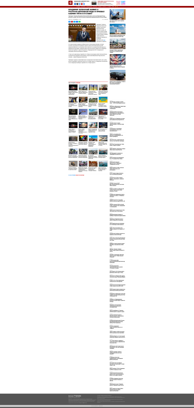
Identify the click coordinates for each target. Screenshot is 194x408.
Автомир (99, 6)
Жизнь (109, 6)
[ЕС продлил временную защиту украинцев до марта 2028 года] (93, 151)
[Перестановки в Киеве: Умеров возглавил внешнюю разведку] (83, 99)
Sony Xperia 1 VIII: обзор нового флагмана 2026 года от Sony (117, 272)
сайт (104, 40)
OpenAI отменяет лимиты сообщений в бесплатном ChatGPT (116, 353)
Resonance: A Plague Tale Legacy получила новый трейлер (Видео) (117, 276)
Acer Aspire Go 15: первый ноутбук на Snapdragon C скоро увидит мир (117, 364)
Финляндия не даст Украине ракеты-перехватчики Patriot (117, 384)
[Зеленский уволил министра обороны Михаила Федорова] (83, 151)
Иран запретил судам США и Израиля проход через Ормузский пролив (116, 389)
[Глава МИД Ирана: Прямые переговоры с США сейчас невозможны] (73, 87)
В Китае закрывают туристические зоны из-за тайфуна (116, 327)
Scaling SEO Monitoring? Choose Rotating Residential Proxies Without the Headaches (117, 321)
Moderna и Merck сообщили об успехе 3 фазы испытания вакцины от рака (117, 190)
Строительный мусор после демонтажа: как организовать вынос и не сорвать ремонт (117, 374)
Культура (104, 6)
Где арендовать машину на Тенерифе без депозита (116, 154)
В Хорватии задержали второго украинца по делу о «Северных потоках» (117, 195)
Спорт (113, 6)
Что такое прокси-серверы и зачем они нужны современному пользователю (117, 342)
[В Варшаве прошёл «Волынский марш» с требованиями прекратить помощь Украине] (83, 163)
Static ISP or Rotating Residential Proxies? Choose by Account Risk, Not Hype (117, 239)
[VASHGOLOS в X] (77, 4)
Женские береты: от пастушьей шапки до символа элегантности (117, 336)
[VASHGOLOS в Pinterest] (82, 4)
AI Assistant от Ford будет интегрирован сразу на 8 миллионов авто (116, 130)
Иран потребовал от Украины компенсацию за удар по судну (117, 311)
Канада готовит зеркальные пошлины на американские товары (116, 51)
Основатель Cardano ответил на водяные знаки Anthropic (117, 234)
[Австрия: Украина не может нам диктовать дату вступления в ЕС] (93, 111)
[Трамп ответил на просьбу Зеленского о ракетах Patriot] (83, 87)
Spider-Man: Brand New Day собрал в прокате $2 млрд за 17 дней (117, 229)
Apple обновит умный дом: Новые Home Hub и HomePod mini (117, 149)
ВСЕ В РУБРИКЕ (77, 175)
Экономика (83, 6)
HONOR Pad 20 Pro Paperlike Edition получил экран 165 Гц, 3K (117, 200)
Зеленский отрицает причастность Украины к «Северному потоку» (115, 163)
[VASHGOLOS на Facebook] (75, 4)
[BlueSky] (69, 21)
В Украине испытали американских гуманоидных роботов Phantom (116, 358)
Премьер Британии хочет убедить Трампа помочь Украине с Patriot (117, 67)
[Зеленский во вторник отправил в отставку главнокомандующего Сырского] (73, 138)
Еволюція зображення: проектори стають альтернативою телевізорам (118, 107)
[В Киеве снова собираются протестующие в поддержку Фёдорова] (93, 138)
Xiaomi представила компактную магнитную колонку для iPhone (117, 290)
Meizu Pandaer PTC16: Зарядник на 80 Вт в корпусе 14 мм (117, 369)
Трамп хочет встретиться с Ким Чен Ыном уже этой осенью (117, 210)
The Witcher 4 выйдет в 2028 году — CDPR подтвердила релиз (117, 102)
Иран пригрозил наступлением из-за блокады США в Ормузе (117, 224)
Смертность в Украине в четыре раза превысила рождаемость (117, 119)
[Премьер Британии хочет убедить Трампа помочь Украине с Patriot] (118, 59)
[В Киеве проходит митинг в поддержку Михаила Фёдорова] (73, 151)
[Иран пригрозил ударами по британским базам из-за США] (103, 111)
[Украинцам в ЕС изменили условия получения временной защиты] (93, 87)
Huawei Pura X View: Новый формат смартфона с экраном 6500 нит (117, 179)
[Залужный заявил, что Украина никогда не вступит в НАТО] (73, 99)
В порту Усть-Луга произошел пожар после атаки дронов (117, 281)
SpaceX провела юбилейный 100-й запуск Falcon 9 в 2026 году (117, 36)
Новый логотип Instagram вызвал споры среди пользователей (117, 285)
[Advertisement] (88, 72)
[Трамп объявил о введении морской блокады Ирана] (103, 151)
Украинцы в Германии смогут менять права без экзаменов (116, 219)
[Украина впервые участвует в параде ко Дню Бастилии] (73, 163)
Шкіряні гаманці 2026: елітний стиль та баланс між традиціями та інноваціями (117, 205)
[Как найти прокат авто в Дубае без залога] (118, 14)
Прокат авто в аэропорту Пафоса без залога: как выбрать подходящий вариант (117, 83)
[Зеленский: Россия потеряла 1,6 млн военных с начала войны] (93, 99)
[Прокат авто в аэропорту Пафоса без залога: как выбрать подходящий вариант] (118, 75)
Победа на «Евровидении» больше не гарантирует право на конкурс (117, 300)
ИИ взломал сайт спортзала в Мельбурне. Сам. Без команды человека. (117, 347)
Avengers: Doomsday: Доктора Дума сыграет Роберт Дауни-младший (117, 256)
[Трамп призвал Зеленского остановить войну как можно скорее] (103, 99)
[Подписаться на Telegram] (123, 3)
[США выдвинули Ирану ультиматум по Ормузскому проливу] (103, 163)
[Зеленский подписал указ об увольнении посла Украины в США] (103, 87)
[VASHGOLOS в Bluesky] (84, 4)
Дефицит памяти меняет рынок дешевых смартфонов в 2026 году (117, 244)
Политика (78, 6)
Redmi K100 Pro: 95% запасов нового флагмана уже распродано (117, 169)
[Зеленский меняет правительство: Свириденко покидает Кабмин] (93, 163)
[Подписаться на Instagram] (118, 3)
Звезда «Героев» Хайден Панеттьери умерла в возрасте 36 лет (117, 250)
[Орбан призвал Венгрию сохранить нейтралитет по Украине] (83, 111)
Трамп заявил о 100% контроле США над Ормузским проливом (117, 332)
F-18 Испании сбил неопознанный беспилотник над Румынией (117, 261)
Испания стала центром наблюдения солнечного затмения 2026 (115, 306)
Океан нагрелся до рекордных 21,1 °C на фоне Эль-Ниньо (117, 158)
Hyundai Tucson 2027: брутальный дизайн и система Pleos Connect (117, 184)
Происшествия (89, 6)
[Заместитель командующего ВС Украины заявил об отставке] (103, 138)
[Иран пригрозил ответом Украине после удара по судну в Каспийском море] (73, 111)
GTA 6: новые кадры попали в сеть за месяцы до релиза (116, 174)
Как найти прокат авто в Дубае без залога (117, 21)
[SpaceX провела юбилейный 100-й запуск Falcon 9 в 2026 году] (118, 29)
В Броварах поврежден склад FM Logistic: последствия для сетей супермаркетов (117, 295)
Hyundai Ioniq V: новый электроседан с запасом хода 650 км (117, 124)
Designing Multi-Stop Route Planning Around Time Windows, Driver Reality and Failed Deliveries (117, 113)
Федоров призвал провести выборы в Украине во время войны (118, 215)
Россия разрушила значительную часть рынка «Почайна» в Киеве (116, 267)
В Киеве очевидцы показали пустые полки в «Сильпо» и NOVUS (116, 379)
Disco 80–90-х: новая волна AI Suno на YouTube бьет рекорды (117, 140)
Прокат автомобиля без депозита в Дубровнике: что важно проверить (116, 135)
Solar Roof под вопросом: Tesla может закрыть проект (117, 145)
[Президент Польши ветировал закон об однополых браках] (83, 138)
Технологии (95, 6)
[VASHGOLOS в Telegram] (79, 4)
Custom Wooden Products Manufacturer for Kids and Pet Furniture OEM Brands (117, 316)
